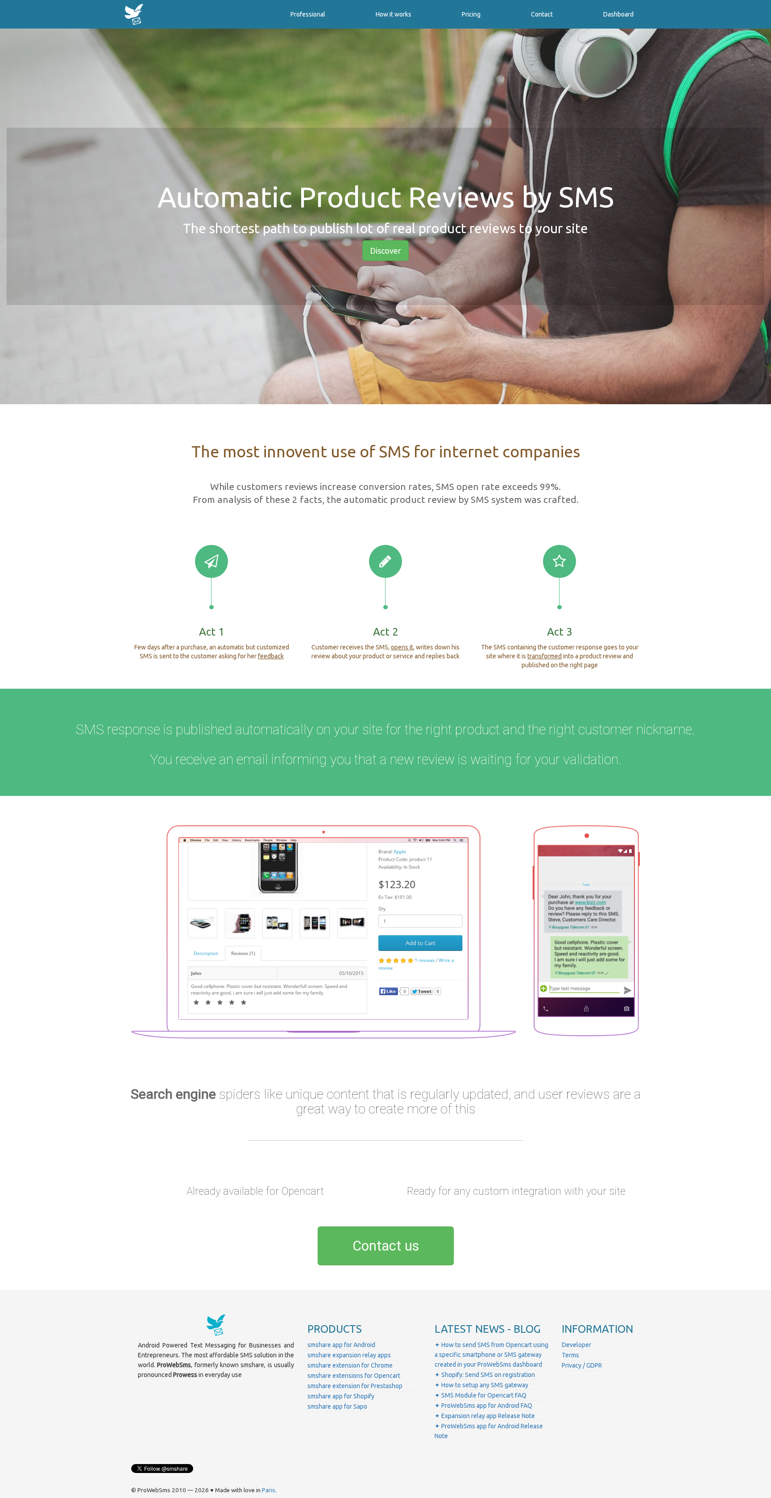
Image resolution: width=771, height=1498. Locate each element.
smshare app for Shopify (340, 1396)
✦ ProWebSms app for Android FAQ (483, 1405)
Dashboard (618, 14)
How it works (393, 14)
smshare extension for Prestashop (354, 1385)
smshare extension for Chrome (350, 1365)
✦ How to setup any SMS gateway (481, 1385)
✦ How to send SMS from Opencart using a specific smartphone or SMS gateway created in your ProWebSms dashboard (491, 1354)
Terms (570, 1355)
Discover (385, 250)
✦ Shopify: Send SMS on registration (485, 1374)
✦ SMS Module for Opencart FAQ (480, 1395)
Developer (576, 1344)
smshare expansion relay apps (349, 1355)
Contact (542, 14)
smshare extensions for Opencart (353, 1375)
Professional (307, 14)
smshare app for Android (341, 1344)
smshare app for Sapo (337, 1406)
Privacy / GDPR (582, 1365)
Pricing (471, 14)
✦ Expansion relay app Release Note (485, 1415)
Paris (268, 1490)
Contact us (385, 1246)
